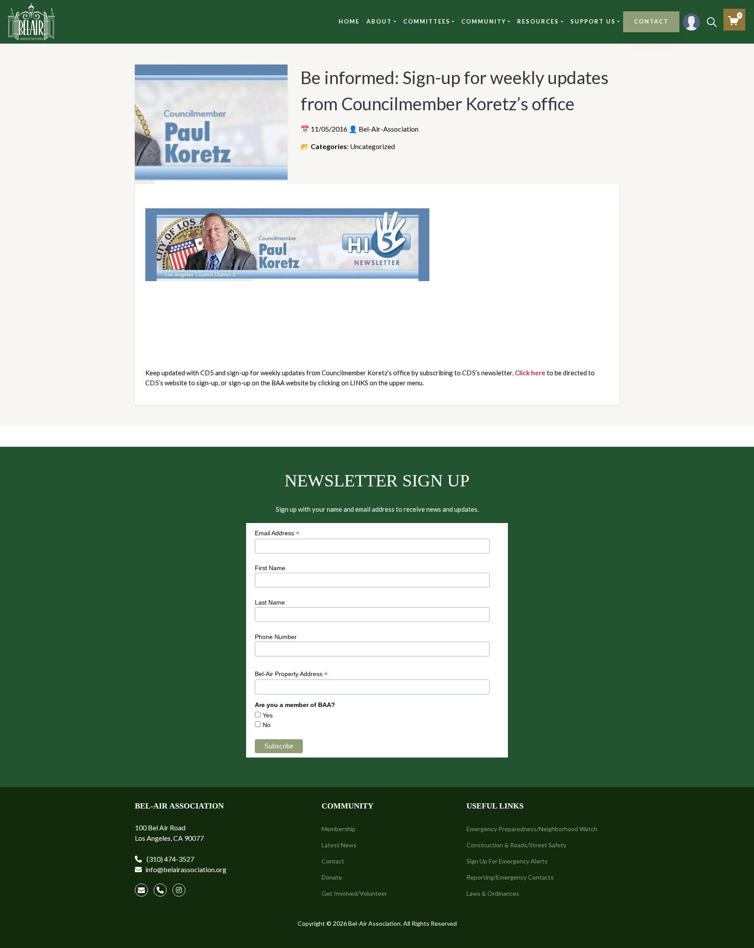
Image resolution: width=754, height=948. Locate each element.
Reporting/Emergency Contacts (510, 877)
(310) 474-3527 (169, 859)
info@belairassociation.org (185, 869)
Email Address (277, 533)
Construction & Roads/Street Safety (516, 845)
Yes (268, 715)
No (267, 724)
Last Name (270, 602)
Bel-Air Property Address (291, 674)
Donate (332, 877)
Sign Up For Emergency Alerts (507, 861)
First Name (270, 567)
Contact (333, 861)
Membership (339, 828)
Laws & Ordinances (492, 893)
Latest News (339, 845)
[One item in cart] (733, 20)
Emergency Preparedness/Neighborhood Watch (531, 828)
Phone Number (276, 636)
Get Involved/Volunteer (354, 893)
